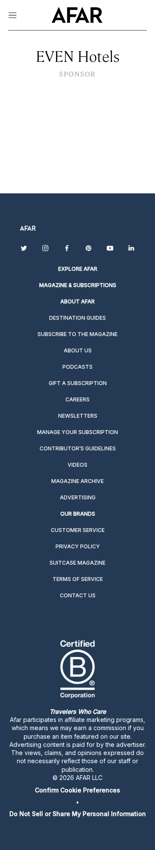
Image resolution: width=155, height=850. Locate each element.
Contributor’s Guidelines (78, 448)
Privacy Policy (78, 546)
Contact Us (78, 595)
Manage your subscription (77, 432)
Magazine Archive (77, 481)
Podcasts (77, 367)
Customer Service (78, 530)
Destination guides (77, 318)
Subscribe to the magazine (77, 334)
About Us (78, 350)
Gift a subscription (78, 383)
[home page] (77, 15)
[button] (77, 790)
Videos (77, 465)
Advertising (78, 497)
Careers (77, 399)
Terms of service (78, 579)
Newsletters (77, 416)
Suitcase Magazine (77, 563)
